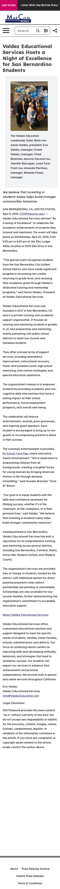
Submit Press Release (30, 876)
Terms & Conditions (30, 883)
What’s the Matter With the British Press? (31, 5)
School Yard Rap (17, 453)
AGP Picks (9, 5)
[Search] (38, 30)
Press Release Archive (36, 868)
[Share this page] (55, 30)
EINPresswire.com (32, 213)
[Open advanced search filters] (46, 30)
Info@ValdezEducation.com (21, 695)
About (14, 868)
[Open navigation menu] (6, 30)
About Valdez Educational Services (25, 614)
